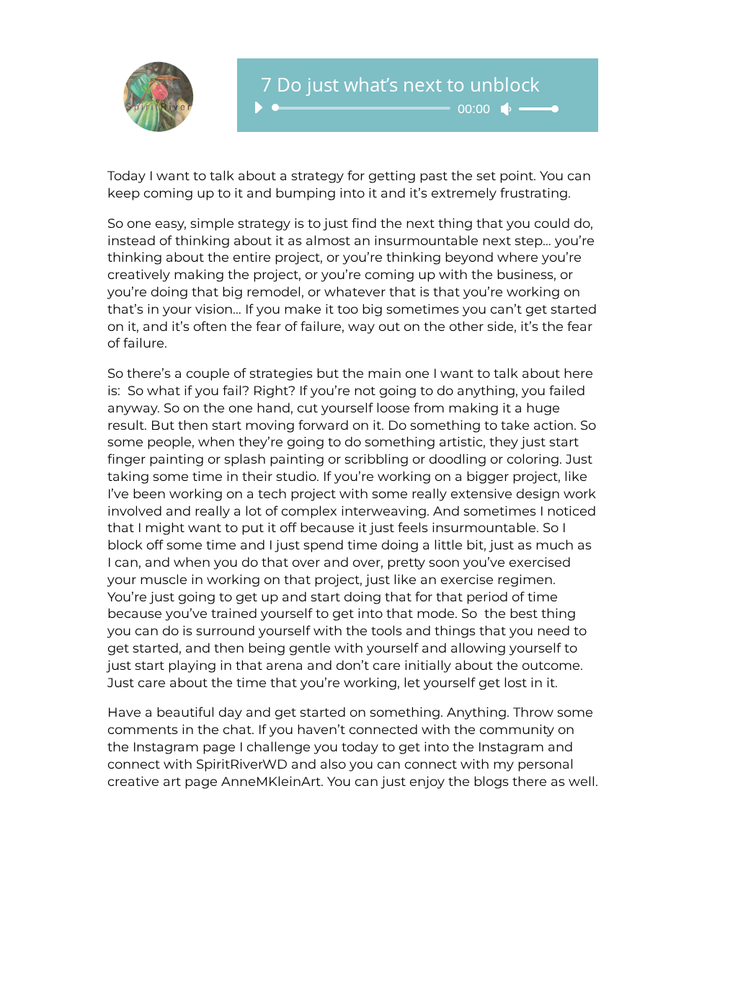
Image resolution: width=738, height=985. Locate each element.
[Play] (258, 107)
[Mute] (505, 108)
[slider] (535, 108)
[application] (401, 108)
